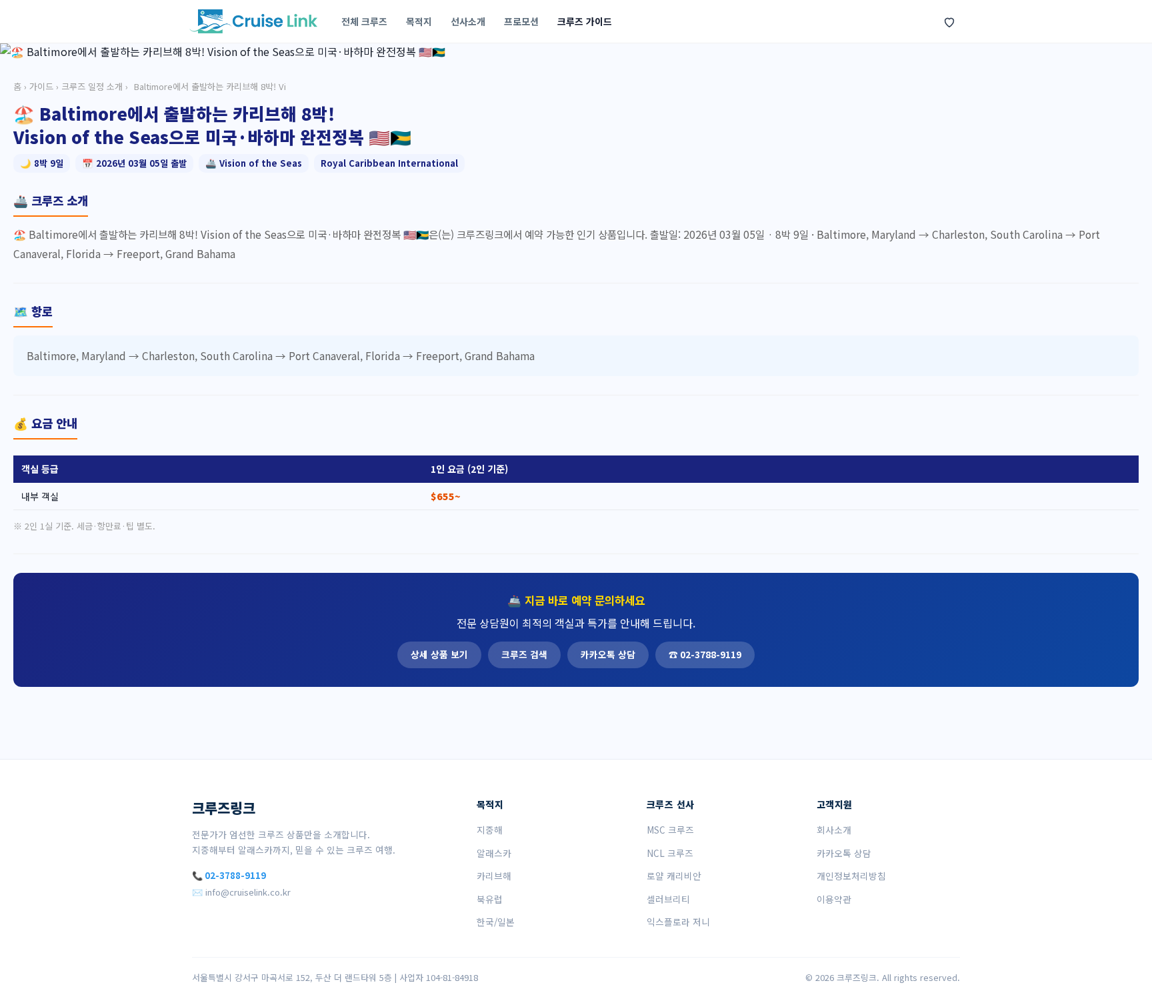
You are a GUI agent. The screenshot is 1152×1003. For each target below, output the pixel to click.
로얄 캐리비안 (674, 875)
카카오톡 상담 (608, 654)
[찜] (949, 21)
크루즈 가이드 (584, 21)
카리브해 (494, 875)
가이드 (41, 86)
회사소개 (834, 829)
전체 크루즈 (364, 21)
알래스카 (494, 853)
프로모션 (521, 21)
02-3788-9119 (235, 875)
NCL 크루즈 (670, 853)
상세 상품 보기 (439, 654)
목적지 (419, 21)
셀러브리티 (668, 899)
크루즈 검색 (524, 654)
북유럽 (490, 899)
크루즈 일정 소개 (92, 86)
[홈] (253, 21)
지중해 (490, 829)
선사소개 (468, 21)
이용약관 (834, 899)
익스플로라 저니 (678, 921)
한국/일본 (496, 921)
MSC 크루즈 (670, 829)
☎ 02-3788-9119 (705, 654)
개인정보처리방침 (851, 875)
